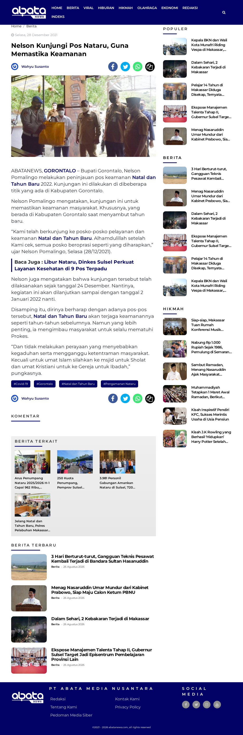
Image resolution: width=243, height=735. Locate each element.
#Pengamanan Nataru (119, 384)
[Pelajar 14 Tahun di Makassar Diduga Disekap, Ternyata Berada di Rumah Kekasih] (175, 91)
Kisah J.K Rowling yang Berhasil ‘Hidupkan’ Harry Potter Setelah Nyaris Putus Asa (211, 439)
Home (56, 8)
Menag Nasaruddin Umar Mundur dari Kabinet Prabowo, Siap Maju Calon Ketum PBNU (100, 590)
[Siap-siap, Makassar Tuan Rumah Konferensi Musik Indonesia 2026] (175, 326)
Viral (88, 8)
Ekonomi (169, 8)
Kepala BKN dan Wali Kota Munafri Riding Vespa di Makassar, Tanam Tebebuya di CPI (211, 47)
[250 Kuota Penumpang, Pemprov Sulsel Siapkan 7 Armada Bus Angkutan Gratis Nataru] (75, 461)
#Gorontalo (45, 384)
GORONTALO (60, 171)
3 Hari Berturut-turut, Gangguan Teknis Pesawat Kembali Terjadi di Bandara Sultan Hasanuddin (102, 559)
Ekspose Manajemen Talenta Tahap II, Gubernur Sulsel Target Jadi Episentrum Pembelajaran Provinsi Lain (101, 654)
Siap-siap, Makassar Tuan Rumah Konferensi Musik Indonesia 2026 (208, 327)
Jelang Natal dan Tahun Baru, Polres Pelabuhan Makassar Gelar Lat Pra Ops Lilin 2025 (32, 530)
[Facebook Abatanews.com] (186, 704)
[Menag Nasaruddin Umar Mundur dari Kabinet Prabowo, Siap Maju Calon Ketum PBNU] (29, 598)
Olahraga (147, 8)
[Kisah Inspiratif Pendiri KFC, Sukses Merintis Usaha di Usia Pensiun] (175, 416)
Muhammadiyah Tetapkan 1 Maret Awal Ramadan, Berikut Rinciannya (210, 394)
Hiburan (106, 8)
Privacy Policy (128, 707)
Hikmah (126, 8)
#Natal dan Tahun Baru (78, 384)
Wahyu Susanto (35, 66)
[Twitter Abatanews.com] (196, 704)
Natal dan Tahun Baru (65, 238)
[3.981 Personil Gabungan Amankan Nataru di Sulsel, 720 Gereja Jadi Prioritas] (117, 461)
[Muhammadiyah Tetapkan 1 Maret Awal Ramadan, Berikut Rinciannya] (175, 393)
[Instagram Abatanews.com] (206, 704)
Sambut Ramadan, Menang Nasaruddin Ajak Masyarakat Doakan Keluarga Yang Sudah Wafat (210, 374)
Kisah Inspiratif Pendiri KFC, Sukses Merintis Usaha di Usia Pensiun (210, 414)
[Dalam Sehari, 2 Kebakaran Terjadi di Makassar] (29, 629)
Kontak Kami (127, 699)
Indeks (58, 17)
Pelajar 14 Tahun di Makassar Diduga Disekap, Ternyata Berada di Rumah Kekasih (207, 94)
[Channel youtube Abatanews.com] (217, 704)
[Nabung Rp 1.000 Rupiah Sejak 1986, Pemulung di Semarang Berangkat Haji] (175, 349)
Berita (73, 8)
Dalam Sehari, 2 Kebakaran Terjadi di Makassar (100, 618)
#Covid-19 (21, 384)
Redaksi (190, 8)
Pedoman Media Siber (71, 715)
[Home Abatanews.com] (29, 12)
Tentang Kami (63, 707)
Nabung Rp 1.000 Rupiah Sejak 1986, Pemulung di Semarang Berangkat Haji (211, 349)
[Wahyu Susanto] (16, 66)
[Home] (224, 12)
